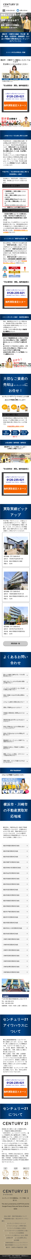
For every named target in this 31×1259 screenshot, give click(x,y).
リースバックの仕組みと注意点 (16, 1228)
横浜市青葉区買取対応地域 (11, 846)
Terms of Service (24, 1206)
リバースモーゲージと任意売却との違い (16, 1231)
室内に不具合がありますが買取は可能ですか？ (14, 734)
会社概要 (16, 1240)
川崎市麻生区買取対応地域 (11, 972)
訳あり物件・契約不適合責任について (15, 1216)
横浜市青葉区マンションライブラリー (16, 1245)
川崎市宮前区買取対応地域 (11, 961)
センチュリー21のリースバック (16, 1223)
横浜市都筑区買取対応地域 (11, 901)
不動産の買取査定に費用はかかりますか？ (14, 713)
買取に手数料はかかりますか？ (12, 707)
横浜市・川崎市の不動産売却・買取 (16, 1247)
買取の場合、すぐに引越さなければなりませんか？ (14, 761)
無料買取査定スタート (15, 105)
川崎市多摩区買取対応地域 (11, 967)
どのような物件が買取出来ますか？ (14, 702)
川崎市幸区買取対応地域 (10, 945)
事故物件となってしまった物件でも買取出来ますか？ (14, 740)
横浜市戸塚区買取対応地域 (11, 912)
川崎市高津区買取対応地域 (11, 956)
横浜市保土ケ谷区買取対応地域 (12, 928)
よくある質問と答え (21, 1238)
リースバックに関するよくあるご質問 (16, 1235)
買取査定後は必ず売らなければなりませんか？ (14, 720)
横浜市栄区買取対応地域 (10, 890)
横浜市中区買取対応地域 (10, 917)
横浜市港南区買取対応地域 (11, 879)
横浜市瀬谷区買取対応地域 (11, 895)
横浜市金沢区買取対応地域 (11, 873)
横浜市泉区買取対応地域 (10, 857)
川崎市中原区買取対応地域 (11, 950)
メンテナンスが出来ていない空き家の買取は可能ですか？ (14, 688)
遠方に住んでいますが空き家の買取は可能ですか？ (14, 682)
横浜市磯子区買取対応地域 (11, 862)
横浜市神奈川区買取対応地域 (12, 868)
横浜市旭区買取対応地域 (10, 851)
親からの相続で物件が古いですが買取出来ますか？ (14, 675)
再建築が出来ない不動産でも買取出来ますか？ (14, 747)
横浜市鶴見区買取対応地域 (11, 906)
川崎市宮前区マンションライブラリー (16, 1243)
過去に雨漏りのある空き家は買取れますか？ (14, 695)
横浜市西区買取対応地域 (10, 923)
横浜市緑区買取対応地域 (10, 934)
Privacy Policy (11, 1206)
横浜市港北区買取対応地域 (11, 884)
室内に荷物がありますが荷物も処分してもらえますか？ (14, 727)
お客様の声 (9, 1238)
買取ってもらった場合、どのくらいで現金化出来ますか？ (14, 754)
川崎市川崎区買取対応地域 (11, 939)
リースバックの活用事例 (16, 1233)
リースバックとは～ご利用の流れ (16, 1226)
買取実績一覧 (15, 643)
